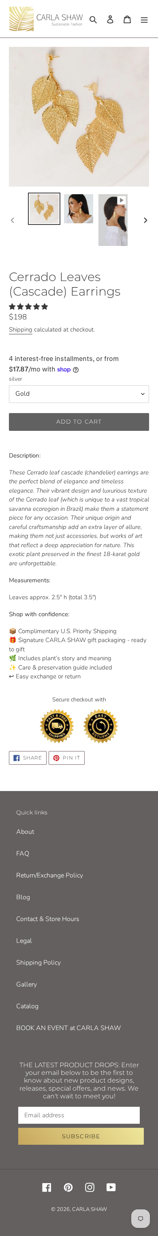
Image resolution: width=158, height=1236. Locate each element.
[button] (29, 306)
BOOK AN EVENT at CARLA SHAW (68, 1028)
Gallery (26, 984)
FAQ (22, 853)
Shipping (20, 329)
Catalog (27, 1006)
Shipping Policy (38, 962)
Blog (23, 897)
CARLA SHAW (89, 1209)
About (25, 831)
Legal (24, 940)
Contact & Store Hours (47, 919)
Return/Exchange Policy (49, 875)
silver (15, 379)
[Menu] (144, 18)
